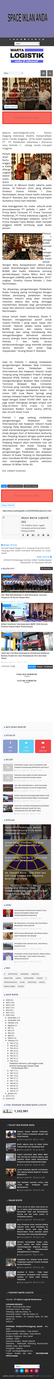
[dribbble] (28, 39)
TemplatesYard (45, 1376)
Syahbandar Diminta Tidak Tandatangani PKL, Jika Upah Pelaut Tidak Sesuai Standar (26, 891)
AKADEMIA (25, 974)
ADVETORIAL (13, 974)
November (12, 1020)
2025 (8, 1002)
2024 (8, 1005)
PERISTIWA (6, 576)
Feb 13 (13, 1078)
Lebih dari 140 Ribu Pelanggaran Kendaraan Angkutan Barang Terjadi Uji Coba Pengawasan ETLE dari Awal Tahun (25, 655)
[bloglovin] (25, 39)
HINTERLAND (29, 978)
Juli (9, 1028)
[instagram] (39, 39)
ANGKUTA (35, 974)
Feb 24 (13, 1048)
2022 (8, 1010)
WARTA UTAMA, (10, 102)
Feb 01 (13, 1091)
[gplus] (17, 39)
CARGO (18, 978)
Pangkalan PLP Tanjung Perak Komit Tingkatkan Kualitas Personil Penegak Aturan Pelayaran (32, 1262)
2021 (8, 1012)
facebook (48, 667)
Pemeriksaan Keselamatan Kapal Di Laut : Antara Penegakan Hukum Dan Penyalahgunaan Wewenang (30, 912)
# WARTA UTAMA (30, 486)
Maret (10, 1038)
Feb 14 (13, 1075)
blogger (32, 667)
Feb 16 (13, 1073)
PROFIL (42, 982)
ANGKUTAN (7, 635)
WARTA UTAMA (9, 986)
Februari (11, 1040)
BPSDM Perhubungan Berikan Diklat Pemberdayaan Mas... (24, 1067)
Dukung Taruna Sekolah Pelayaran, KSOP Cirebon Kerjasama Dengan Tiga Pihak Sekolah (32, 1134)
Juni (9, 1030)
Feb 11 (13, 1081)
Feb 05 (13, 1086)
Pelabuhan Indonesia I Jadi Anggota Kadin (26, 1063)
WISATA (21, 986)
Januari (11, 1093)
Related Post (9, 569)
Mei (9, 1033)
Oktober (11, 1023)
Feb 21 (13, 1053)
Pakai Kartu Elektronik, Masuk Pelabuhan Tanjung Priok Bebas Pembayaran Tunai (23, 830)
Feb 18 (13, 1061)
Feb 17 (13, 1070)
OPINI (22, 982)
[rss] (32, 39)
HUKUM (40, 978)
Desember (12, 1018)
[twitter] (14, 39)
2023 (8, 1007)
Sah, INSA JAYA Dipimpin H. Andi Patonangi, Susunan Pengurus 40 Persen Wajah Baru (24, 596)
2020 (8, 1015)
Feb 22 (13, 1051)
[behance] (36, 39)
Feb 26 (13, 1045)
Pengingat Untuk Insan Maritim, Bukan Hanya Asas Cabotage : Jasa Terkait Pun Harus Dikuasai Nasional (32, 956)
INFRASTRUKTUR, (39, 99)
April (10, 1035)
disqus (40, 667)
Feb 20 (13, 1056)
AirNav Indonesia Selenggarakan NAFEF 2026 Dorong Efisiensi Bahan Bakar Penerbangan (24, 625)
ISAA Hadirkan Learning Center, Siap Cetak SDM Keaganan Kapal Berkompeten (32, 1184)
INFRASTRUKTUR (10, 982)
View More (48, 568)
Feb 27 (13, 1043)
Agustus (11, 1025)
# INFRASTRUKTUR (15, 486)
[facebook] (10, 39)
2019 (8, 1096)
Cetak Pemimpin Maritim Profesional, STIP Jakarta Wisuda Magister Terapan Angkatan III (32, 1172)
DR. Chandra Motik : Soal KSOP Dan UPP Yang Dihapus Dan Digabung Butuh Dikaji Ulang (25, 876)
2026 (8, 1000)
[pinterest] (21, 39)
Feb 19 (13, 1058)
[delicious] (43, 39)
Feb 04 (13, 1088)
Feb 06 (13, 1083)
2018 (8, 1098)
